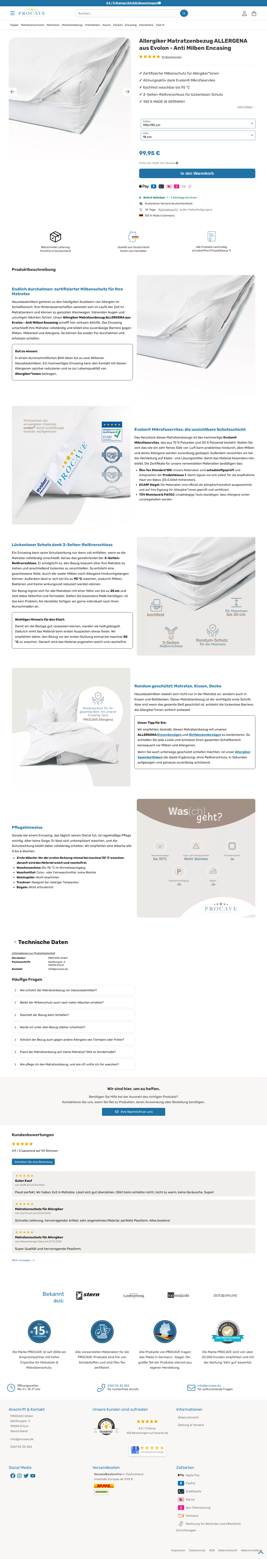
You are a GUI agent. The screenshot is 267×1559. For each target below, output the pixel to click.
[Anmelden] (244, 13)
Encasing (131, 25)
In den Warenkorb (197, 173)
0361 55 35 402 (118, 1385)
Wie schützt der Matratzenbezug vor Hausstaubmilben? (58, 990)
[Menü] (13, 13)
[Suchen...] (184, 13)
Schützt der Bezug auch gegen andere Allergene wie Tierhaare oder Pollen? (72, 1039)
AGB (212, 1550)
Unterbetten (92, 25)
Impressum (178, 1550)
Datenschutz (197, 1550)
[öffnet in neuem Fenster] (147, 1450)
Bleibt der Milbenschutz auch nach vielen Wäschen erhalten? (62, 1002)
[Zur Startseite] (32, 12)
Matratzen (53, 25)
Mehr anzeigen (21, 1260)
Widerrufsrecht (188, 1417)
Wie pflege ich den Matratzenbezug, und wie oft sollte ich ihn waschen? (69, 1064)
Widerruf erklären (251, 1550)
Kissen (107, 25)
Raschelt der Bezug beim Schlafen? (44, 1015)
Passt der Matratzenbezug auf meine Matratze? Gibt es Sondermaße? (68, 1052)
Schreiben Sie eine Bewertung (33, 1161)
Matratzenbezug (72, 25)
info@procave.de (209, 1385)
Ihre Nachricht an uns (136, 1112)
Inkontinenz (146, 25)
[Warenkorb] (254, 13)
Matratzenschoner (32, 25)
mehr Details (245, 106)
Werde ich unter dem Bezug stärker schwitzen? (52, 1027)
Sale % (160, 25)
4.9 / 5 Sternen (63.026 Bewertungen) (132, 3)
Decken (118, 25)
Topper (14, 25)
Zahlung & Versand (191, 1425)
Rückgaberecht (168, 209)
